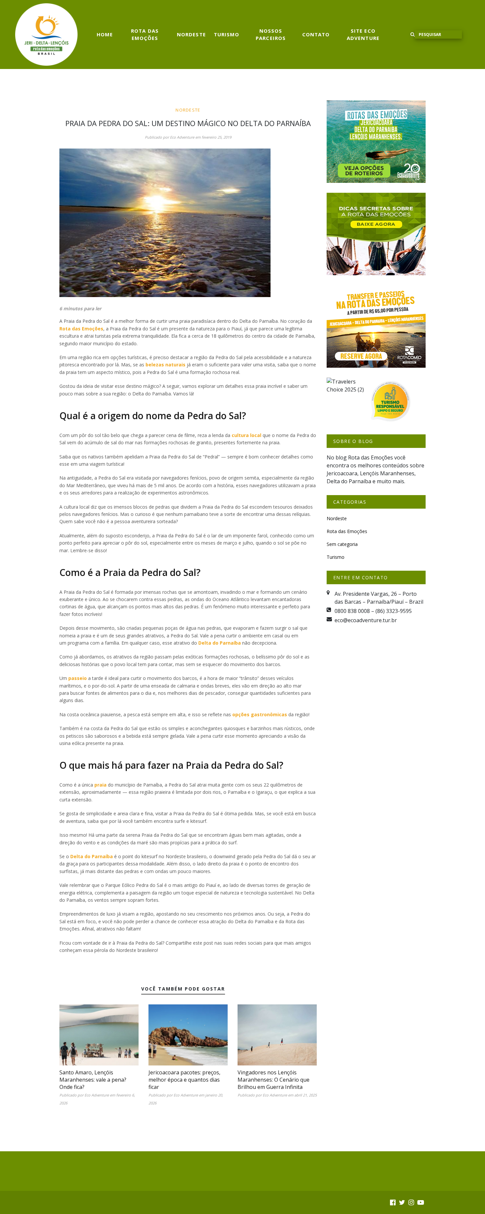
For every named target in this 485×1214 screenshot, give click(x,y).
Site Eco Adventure (363, 34)
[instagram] (411, 1202)
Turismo (227, 34)
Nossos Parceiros (271, 34)
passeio (77, 678)
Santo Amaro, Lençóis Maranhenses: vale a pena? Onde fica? (92, 1080)
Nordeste (191, 34)
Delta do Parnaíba (219, 643)
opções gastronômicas (259, 714)
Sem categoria (342, 544)
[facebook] (392, 1202)
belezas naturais (165, 364)
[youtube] (421, 1202)
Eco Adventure (182, 137)
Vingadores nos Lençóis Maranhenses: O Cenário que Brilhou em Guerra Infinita (273, 1080)
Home (105, 34)
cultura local (246, 435)
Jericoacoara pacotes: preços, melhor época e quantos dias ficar (184, 1080)
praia (100, 785)
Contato (316, 34)
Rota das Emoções (145, 34)
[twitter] (402, 1202)
